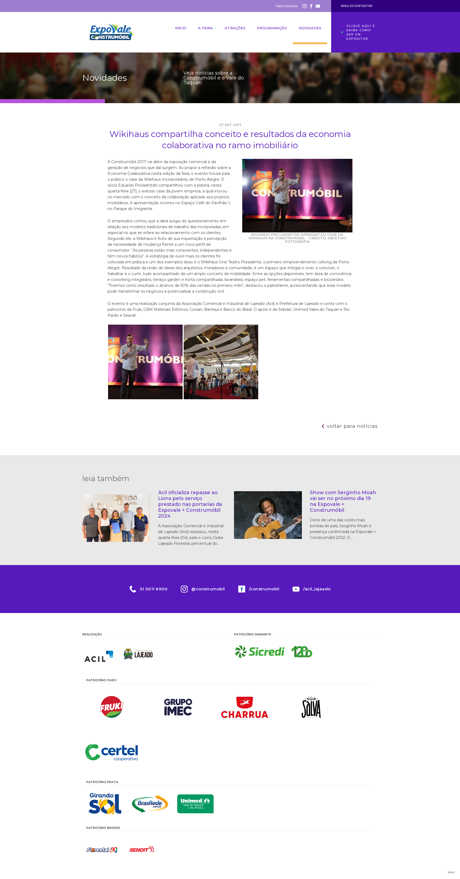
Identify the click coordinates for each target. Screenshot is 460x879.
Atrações (235, 28)
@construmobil (208, 588)
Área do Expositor (356, 6)
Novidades (310, 28)
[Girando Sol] (105, 804)
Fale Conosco (287, 6)
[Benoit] (142, 850)
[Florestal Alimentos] (102, 850)
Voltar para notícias (352, 426)
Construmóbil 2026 (111, 32)
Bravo (451, 872)
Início (180, 28)
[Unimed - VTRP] (195, 804)
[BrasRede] (150, 804)
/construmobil (264, 588)
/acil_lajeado (317, 588)
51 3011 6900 (153, 588)
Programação (272, 28)
